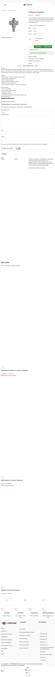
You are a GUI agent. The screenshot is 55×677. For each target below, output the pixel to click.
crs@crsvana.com (44, 644)
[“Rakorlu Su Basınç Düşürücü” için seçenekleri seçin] (2, 587)
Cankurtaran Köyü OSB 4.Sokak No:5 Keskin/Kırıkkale (47, 648)
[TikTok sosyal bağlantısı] (31, 1)
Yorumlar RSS (43, 660)
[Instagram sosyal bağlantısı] (26, 1)
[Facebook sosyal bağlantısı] (24, 1)
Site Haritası (42, 651)
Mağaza (2, 628)
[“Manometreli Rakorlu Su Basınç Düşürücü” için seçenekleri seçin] (2, 367)
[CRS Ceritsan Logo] (8, 623)
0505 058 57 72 (43, 636)
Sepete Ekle (38, 46)
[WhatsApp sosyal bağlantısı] (29, 1)
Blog (2, 651)
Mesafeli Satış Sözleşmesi (6, 639)
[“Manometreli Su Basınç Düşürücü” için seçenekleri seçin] (2, 477)
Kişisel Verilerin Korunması (6, 634)
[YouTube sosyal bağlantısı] (27, 1)
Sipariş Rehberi (4, 648)
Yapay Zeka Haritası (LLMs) (46, 654)
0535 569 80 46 (43, 633)
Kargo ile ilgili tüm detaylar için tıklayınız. (37, 167)
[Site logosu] (27, 4)
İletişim (2, 653)
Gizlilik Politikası (4, 636)
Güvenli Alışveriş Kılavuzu (6, 645)
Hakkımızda (3, 631)
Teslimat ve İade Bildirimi (6, 642)
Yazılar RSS (42, 657)
